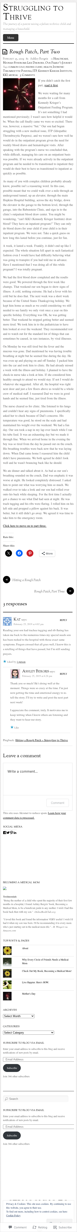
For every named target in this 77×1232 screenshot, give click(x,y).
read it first (51, 85)
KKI (5, 75)
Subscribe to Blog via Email (23, 1043)
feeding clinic (34, 67)
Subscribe (12, 1068)
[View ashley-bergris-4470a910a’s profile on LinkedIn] (15, 832)
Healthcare (60, 59)
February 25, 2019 (13, 59)
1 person (21, 661)
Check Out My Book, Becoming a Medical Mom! (47, 971)
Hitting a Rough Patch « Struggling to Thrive (41, 740)
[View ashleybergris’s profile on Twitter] (8, 832)
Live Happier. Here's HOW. (35, 982)
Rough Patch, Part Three (49, 591)
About (25, 948)
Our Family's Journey (58, 63)
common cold (17, 67)
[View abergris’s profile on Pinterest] (11, 832)
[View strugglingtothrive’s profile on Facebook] (4, 832)
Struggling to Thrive (33, 13)
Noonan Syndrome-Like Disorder (23, 63)
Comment (57, 803)
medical (13, 75)
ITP (35, 71)
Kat (17, 619)
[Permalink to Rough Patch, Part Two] (5, 51)
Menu (10, 38)
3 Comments (27, 75)
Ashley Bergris (39, 59)
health (48, 67)
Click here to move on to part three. (24, 526)
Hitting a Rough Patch (26, 580)
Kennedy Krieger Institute (55, 71)
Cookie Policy (13, 1215)
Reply (63, 620)
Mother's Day (29, 993)
